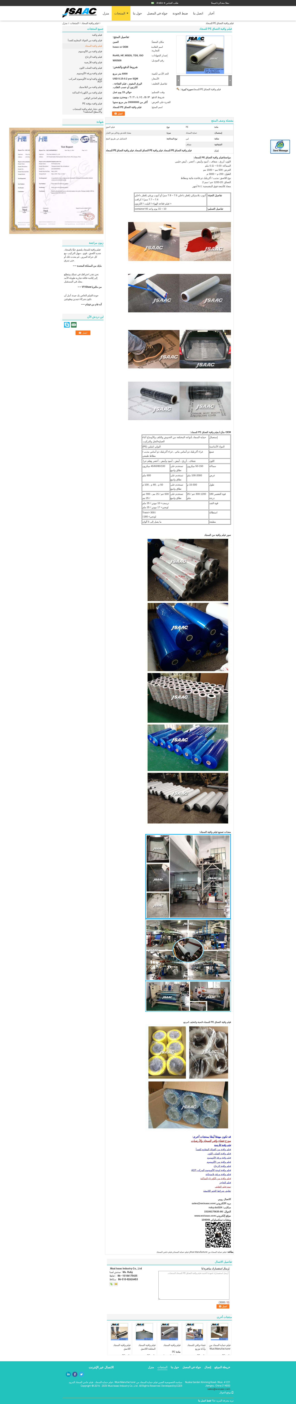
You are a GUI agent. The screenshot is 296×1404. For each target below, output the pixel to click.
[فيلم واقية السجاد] (169, 1331)
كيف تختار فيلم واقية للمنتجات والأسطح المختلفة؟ (87, 110)
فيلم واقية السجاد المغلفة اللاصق (147, 1347)
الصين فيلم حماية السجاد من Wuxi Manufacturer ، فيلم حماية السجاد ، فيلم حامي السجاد (120, 1382)
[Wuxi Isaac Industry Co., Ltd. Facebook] (74, 1374)
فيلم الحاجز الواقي (93, 98)
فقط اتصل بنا (204, 1400)
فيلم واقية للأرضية (93, 62)
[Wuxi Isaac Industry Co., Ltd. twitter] (81, 1374)
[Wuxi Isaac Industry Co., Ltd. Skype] (111, 1284)
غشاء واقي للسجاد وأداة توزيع (196, 1347)
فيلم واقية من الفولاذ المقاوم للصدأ (85, 40)
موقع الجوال (225, 1392)
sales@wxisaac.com (203, 1203)
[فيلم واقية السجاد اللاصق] (119, 1331)
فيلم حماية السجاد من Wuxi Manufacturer (208, 1252)
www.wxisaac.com (205, 1215)
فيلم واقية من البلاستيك (90, 87)
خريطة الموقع (222, 1367)
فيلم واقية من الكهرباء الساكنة (87, 92)
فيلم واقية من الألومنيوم (90, 51)
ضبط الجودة (180, 13)
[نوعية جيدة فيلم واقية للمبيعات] (66, 180)
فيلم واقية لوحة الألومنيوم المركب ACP (85, 80)
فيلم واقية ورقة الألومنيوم (89, 73)
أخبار (211, 13)
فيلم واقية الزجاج (93, 56)
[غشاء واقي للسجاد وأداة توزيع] (194, 1331)
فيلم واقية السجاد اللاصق (122, 1347)
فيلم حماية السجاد (181, 1252)
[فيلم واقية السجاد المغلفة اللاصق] (144, 1331)
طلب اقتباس (172, 3)
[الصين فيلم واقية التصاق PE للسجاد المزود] (204, 55)
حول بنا (137, 13)
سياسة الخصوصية (173, 1382)
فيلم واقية (97, 34)
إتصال (207, 1367)
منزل (106, 13)
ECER (179, 1385)
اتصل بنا (198, 13)
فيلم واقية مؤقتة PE (92, 103)
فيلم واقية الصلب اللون (90, 67)
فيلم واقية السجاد (90, 23)
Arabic (159, 3)
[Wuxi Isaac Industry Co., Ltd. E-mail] (116, 1284)
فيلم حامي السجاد (164, 1252)
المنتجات (119, 13)
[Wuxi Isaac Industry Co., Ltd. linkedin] (68, 1374)
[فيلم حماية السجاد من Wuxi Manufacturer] (219, 1331)
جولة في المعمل (157, 13)
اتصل (120, 113)
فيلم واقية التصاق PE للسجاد (207, 89)
